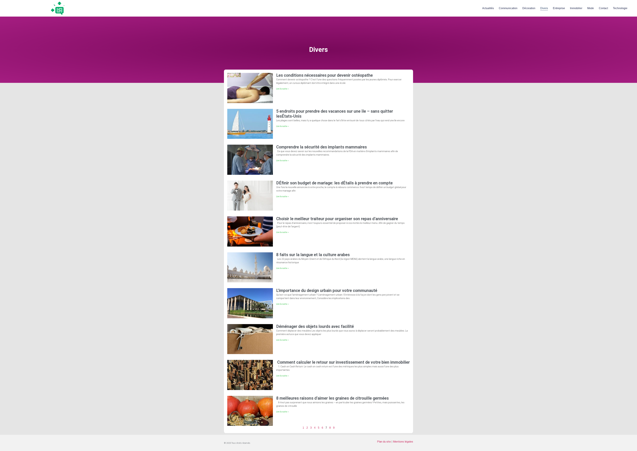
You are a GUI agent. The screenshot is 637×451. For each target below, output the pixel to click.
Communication (508, 8)
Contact (603, 8)
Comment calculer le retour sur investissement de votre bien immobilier (343, 362)
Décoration (528, 8)
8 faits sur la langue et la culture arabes (313, 254)
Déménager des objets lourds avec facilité (315, 326)
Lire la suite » (282, 89)
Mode (590, 8)
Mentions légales (403, 441)
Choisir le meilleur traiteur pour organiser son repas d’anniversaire (337, 218)
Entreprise (559, 8)
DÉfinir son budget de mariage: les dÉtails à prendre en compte (334, 183)
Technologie (620, 8)
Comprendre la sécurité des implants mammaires (321, 147)
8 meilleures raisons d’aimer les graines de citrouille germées (332, 398)
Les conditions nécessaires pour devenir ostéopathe (324, 75)
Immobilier (576, 8)
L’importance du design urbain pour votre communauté (326, 290)
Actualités (488, 8)
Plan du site (384, 441)
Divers (544, 8)
